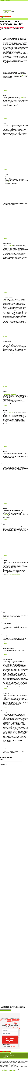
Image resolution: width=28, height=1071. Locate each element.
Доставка (5, 12)
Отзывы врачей (7, 10)
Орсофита (23, 49)
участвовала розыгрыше (10, 394)
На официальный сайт (5, 16)
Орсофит (23, 97)
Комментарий (3, 764)
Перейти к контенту (5, 0)
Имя (1, 759)
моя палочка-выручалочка (21, 75)
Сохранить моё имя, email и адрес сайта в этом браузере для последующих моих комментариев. (12, 1007)
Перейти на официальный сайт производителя (12, 27)
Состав (4, 14)
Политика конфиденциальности (8, 1070)
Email (1, 762)
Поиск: (2, 17)
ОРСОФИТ (5, 514)
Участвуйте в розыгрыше (13, 574)
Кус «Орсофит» (9, 182)
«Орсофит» (11, 412)
